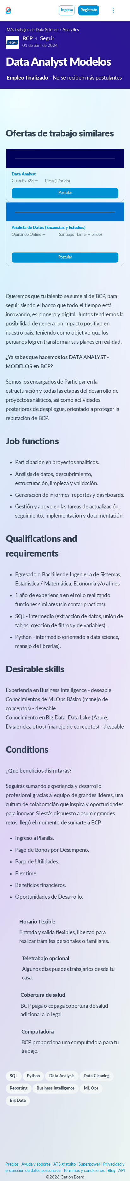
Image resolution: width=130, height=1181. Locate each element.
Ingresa (67, 10)
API (121, 1171)
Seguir (47, 38)
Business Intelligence (55, 1088)
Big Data (18, 1101)
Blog (111, 1171)
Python (33, 1076)
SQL (14, 1076)
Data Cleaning (96, 1076)
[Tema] (102, 11)
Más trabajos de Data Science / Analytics (43, 30)
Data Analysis (61, 1076)
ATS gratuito (64, 1164)
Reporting (18, 1088)
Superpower (89, 1164)
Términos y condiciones (84, 1171)
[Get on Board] (8, 10)
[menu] (112, 10)
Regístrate (88, 10)
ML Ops (91, 1088)
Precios (12, 1164)
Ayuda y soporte (35, 1164)
